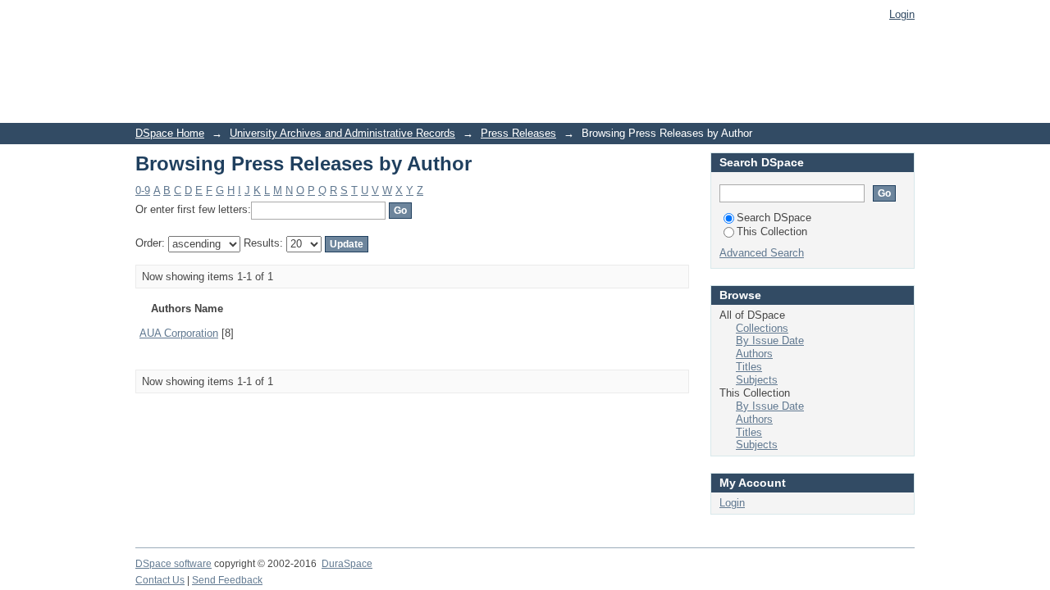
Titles (749, 367)
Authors (754, 353)
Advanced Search (761, 253)
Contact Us (160, 580)
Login (902, 14)
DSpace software (173, 564)
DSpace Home (169, 133)
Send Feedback (227, 580)
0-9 (142, 190)
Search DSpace (774, 217)
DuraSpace (347, 564)
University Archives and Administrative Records (342, 133)
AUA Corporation (178, 333)
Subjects (757, 380)
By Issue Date (770, 340)
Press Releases (518, 133)
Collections (762, 328)
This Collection (772, 231)
